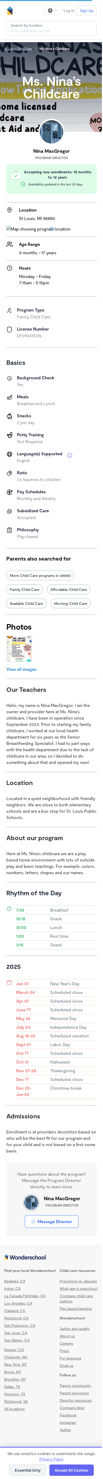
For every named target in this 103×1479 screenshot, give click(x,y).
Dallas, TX (12, 1386)
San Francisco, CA (19, 1325)
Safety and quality (75, 1328)
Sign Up (86, 10)
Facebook (68, 1415)
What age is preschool (78, 1288)
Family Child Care (24, 589)
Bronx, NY (12, 1372)
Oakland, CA (14, 1310)
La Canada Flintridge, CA (25, 1296)
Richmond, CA (16, 1318)
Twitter (65, 1430)
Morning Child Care (70, 603)
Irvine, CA (12, 1288)
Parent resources (74, 1393)
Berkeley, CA (14, 1281)
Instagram (68, 1422)
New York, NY (15, 1364)
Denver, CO (14, 1349)
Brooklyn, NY (15, 1379)
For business (70, 1358)
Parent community (75, 1385)
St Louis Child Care (18, 48)
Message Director (55, 1221)
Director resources (76, 1400)
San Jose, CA (15, 1332)
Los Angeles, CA (18, 1303)
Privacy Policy (51, 1459)
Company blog (72, 1407)
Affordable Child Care (68, 589)
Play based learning (76, 1308)
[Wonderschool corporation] (51, 1257)
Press (64, 1350)
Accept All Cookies (71, 1470)
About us (67, 1336)
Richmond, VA (16, 1401)
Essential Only (28, 1470)
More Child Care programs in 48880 (40, 575)
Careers (66, 1343)
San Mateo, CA (17, 1340)
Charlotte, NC (16, 1357)
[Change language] (53, 11)
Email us (66, 1365)
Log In (69, 10)
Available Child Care (26, 603)
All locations (14, 1408)
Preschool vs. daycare (78, 1281)
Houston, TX (14, 1394)
